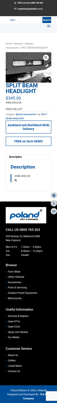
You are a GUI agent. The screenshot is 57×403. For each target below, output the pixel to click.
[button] (46, 57)
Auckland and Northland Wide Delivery (28, 127)
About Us (13, 355)
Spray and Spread (18, 332)
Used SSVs (14, 326)
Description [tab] (15, 156)
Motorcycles (15, 298)
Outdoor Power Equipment (22, 292)
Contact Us (14, 371)
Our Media (13, 337)
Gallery (12, 360)
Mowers (18, 43)
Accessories (14, 282)
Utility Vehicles (16, 276)
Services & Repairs (18, 316)
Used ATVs (14, 321)
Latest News (15, 365)
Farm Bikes (14, 271)
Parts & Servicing (17, 287)
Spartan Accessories (26, 114)
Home (9, 43)
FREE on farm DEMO (28, 141)
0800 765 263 (29, 230)
